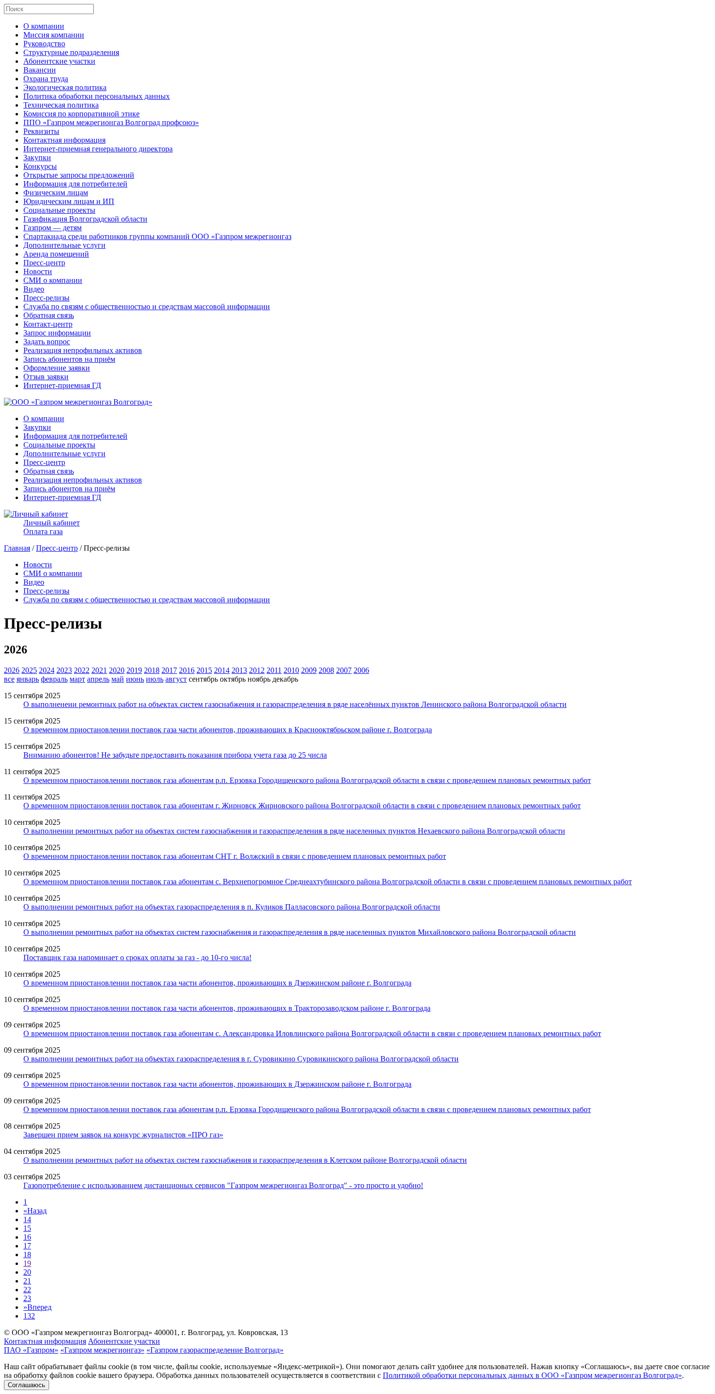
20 (27, 1272)
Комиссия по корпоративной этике (81, 114)
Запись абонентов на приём (69, 359)
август (176, 679)
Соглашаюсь (26, 1385)
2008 (326, 670)
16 (27, 1237)
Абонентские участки (59, 61)
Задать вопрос (46, 341)
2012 (257, 670)
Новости (37, 271)
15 (27, 1228)
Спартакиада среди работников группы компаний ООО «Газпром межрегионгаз (157, 236)
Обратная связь (48, 315)
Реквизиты (41, 131)
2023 (64, 670)
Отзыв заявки (46, 376)
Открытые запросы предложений (78, 175)
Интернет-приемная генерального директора (98, 149)
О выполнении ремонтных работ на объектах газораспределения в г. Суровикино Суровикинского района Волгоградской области (241, 1059)
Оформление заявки (56, 368)
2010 (291, 670)
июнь (135, 679)
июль (154, 679)
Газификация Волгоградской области (85, 219)
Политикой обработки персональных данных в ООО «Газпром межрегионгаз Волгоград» (532, 1375)
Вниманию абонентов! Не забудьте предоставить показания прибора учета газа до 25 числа (175, 755)
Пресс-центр (44, 263)
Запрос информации (57, 333)
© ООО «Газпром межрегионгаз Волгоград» (78, 1332)
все (9, 679)
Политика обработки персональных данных (96, 96)
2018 (152, 670)
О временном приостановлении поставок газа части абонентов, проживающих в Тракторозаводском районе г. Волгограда (226, 1008)
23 (27, 1298)
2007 (344, 670)
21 (27, 1281)
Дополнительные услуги (64, 245)
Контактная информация (64, 140)
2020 (117, 670)
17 (27, 1246)
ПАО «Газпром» (31, 1350)
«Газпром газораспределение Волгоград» (215, 1350)
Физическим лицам (55, 192)
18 (27, 1254)
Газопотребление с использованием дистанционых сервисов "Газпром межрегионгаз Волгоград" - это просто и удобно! (223, 1185)
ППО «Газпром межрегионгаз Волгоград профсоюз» (111, 122)
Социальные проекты (59, 210)
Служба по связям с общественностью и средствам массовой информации (146, 306)
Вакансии (39, 70)
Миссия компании (53, 35)
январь (28, 679)
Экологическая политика (65, 87)
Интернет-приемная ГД (62, 385)
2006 (361, 670)
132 (29, 1316)
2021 (99, 670)
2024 (46, 670)
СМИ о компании (52, 280)
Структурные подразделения (71, 52)
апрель (98, 679)
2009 (309, 670)
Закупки (37, 157)
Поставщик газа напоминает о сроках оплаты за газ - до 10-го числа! (137, 957)
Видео (33, 289)
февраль (54, 679)
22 (27, 1289)
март (77, 679)
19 (27, 1263)
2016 (187, 670)
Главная (17, 548)
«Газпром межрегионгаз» (102, 1350)
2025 (29, 670)
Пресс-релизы (46, 298)
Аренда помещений (56, 254)
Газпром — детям (52, 227)
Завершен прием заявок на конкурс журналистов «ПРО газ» (123, 1135)
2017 (169, 670)
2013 (239, 670)
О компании (43, 26)
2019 (134, 670)
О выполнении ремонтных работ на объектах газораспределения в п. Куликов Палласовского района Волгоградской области (231, 907)
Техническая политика (61, 105)
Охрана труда (45, 78)
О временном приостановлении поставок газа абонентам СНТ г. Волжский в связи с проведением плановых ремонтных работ (234, 856)
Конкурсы (40, 166)
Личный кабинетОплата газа (51, 527)
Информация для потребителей (75, 184)
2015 (204, 670)
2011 (274, 670)
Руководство (44, 43)
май (117, 679)
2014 (222, 670)
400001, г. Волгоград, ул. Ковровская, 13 (221, 1332)
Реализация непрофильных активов (82, 350)
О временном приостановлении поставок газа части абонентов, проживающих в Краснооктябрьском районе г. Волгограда (227, 729)
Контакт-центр (47, 324)
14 (27, 1219)
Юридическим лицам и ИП (68, 201)
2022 (81, 670)
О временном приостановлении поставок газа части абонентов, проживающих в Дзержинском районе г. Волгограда (217, 983)
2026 (11, 670)
